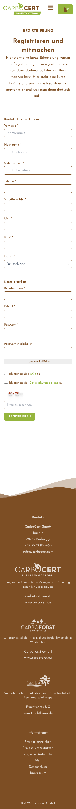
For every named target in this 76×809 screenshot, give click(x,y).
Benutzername (14, 288)
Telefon (10, 181)
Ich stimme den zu (24, 374)
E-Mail (9, 306)
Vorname (11, 125)
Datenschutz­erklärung (43, 382)
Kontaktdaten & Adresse (22, 119)
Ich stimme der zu (35, 382)
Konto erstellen (15, 281)
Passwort (11, 324)
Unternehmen (14, 163)
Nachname (12, 144)
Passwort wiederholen (19, 344)
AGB (33, 374)
